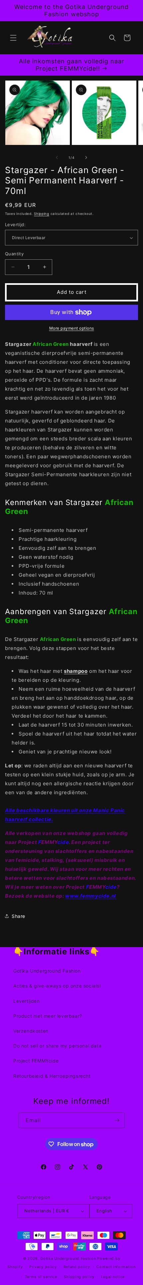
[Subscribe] (117, 1120)
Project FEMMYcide (36, 1060)
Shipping (41, 214)
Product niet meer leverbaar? (47, 1016)
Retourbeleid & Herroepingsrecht (52, 1076)
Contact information (115, 1266)
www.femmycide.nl (90, 896)
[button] (13, 38)
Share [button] (18, 916)
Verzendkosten (31, 1031)
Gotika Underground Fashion (47, 971)
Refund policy (77, 1266)
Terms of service (41, 1276)
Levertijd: (15, 224)
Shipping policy (79, 1276)
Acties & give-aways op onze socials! (57, 986)
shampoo (75, 671)
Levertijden (26, 1001)
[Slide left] (57, 157)
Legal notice (113, 1276)
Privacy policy (43, 1266)
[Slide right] (86, 157)
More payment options (71, 328)
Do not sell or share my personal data (57, 1046)
